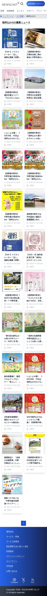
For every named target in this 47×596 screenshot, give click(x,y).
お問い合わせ (11, 571)
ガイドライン (11, 561)
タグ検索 (20, 16)
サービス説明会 (12, 541)
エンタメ (20, 11)
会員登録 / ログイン (36, 3)
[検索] (21, 3)
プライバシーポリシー (15, 556)
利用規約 (10, 551)
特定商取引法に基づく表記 (17, 546)
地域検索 (10, 11)
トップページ (8, 16)
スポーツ (30, 11)
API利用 (9, 566)
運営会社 (10, 531)
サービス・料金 (12, 536)
